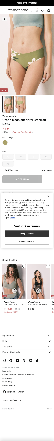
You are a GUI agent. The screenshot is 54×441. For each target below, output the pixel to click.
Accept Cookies (27, 233)
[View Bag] (49, 10)
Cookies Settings (8, 385)
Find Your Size (11, 170)
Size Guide (46, 170)
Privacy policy (7, 378)
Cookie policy (7, 382)
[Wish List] (43, 10)
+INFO (12, 218)
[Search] (30, 10)
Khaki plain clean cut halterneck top (14, 304)
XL (46, 156)
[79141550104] (48, 266)
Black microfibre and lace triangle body (38, 304)
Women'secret (9, 116)
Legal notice (6, 371)
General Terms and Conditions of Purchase (18, 375)
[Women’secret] (18, 10)
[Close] (48, 196)
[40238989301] (24, 266)
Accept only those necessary (27, 226)
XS (8, 163)
